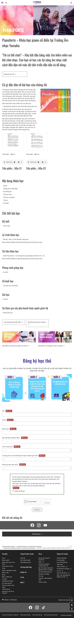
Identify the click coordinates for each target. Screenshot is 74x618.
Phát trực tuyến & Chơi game (8, 586)
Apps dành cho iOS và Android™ (8, 592)
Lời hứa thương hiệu (62, 562)
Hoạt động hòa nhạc (25, 562)
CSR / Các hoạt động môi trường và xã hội (63, 576)
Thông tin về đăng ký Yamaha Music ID (44, 565)
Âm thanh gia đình (7, 583)
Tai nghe (4, 579)
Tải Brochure (36, 534)
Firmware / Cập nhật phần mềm (45, 579)
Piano (3, 558)
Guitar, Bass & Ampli (7, 566)
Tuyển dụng (60, 564)
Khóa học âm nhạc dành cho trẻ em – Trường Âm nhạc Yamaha (19, 548)
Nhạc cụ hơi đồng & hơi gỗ (9, 570)
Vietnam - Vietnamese (10, 600)
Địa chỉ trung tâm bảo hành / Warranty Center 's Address (46, 569)
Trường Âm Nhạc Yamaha (8, 546)
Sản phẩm (4, 554)
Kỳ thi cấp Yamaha (25, 560)
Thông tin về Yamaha (62, 554)
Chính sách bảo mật (44, 479)
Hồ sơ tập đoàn (61, 560)
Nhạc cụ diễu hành (7, 577)
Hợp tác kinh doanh (64, 600)
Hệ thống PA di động (7, 581)
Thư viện (41, 576)
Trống (3, 568)
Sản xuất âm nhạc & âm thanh (8, 563)
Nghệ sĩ (22, 582)
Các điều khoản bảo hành (45, 572)
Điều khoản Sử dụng (25, 615)
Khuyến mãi (23, 572)
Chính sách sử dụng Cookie (51, 615)
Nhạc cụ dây (5, 572)
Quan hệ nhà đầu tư (62, 573)
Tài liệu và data (42, 582)
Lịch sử (59, 571)
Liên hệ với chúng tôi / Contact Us (44, 559)
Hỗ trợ (40, 554)
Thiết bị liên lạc (6, 589)
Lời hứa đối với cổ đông (63, 568)
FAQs (40, 562)
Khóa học (22, 558)
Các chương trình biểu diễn (12, 322)
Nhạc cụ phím (5, 560)
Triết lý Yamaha (61, 566)
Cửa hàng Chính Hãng (26, 567)
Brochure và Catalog (44, 574)
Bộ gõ (3, 575)
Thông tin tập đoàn (62, 558)
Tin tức (22, 577)
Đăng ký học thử (9, 74)
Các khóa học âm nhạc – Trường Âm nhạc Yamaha (29, 546)
